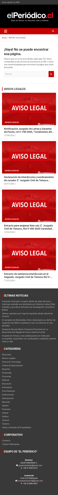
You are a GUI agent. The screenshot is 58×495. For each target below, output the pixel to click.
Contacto (6, 440)
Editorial (5, 380)
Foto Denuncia (8, 391)
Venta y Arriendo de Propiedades (16, 427)
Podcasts (6, 409)
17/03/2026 (9, 281)
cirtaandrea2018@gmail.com (30, 480)
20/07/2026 (9, 184)
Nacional (6, 402)
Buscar (51, 74)
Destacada (6, 373)
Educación (6, 384)
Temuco (5, 420)
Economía (6, 376)
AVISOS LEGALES (15, 89)
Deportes (6, 369)
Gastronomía (8, 394)
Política (5, 416)
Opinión (5, 405)
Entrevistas (7, 387)
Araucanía (6, 354)
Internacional (7, 398)
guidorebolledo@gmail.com (30, 465)
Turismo (5, 424)
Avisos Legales (12, 122)
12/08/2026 (9, 135)
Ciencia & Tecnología (11, 362)
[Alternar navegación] (5, 31)
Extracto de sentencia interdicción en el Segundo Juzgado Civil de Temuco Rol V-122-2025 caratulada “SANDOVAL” (27, 277)
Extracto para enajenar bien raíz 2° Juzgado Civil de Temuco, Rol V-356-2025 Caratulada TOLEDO (28, 228)
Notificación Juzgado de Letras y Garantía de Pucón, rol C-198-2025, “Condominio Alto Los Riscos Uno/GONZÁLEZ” (28, 132)
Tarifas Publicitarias (10, 444)
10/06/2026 (9, 232)
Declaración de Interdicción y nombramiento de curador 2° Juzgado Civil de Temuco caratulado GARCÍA (29, 180)
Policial (5, 413)
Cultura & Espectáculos (12, 365)
